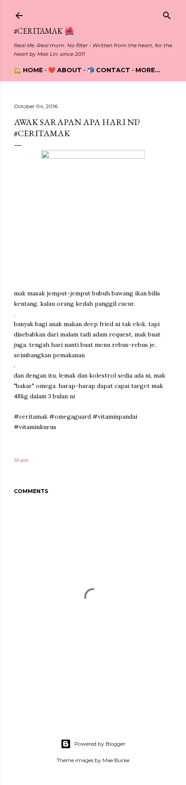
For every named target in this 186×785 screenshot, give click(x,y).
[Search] (167, 13)
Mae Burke (116, 760)
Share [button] (21, 460)
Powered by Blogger (99, 743)
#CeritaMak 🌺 (44, 31)
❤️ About (65, 70)
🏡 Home (28, 70)
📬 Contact (108, 70)
